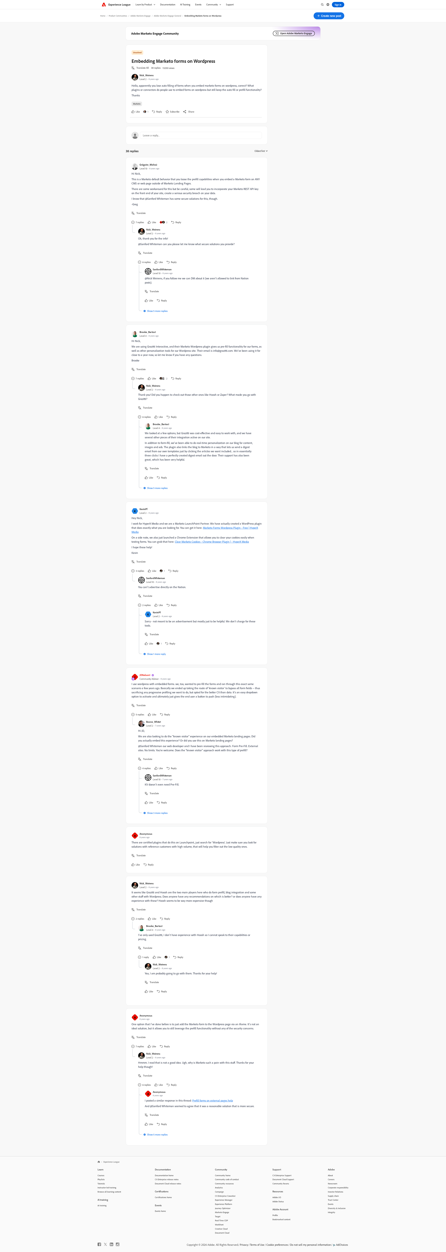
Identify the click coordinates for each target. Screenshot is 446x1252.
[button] (329, 15)
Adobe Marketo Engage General (167, 15)
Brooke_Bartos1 (148, 331)
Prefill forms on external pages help (212, 1100)
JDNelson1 (145, 674)
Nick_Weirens (147, 75)
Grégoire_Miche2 (148, 164)
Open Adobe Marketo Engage (296, 33)
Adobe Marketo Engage (140, 15)
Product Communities (118, 15)
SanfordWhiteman (162, 269)
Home (102, 15)
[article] (196, 194)
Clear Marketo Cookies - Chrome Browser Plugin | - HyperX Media (212, 541)
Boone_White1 (153, 721)
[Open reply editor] (196, 135)
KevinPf (143, 509)
